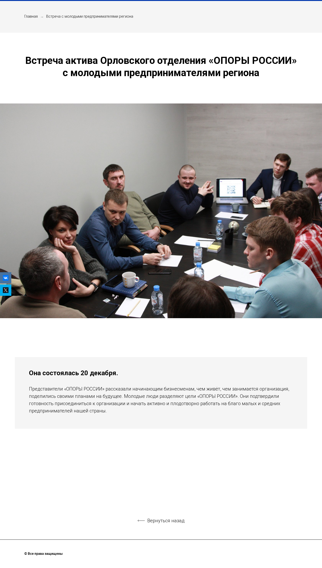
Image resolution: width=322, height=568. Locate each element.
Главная (31, 16)
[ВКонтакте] (5, 278)
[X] (5, 290)
